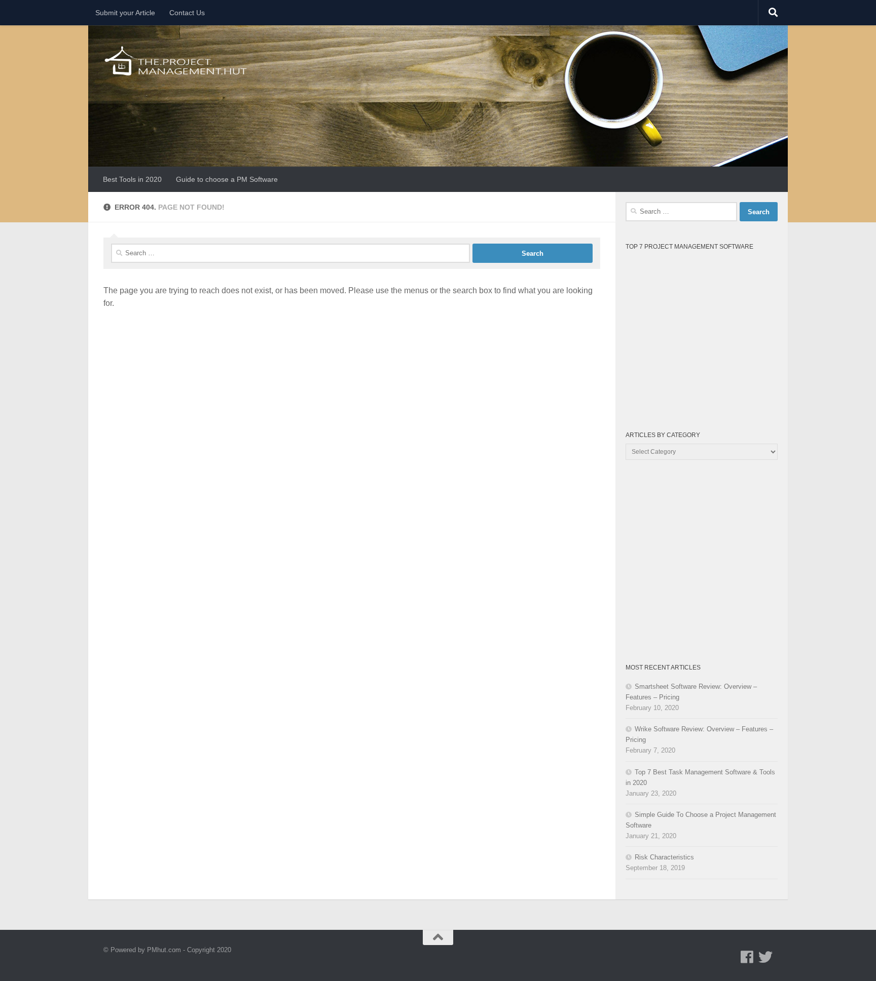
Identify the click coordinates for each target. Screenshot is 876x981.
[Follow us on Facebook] (747, 957)
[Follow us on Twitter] (765, 957)
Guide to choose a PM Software (227, 179)
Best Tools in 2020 (132, 179)
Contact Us (187, 13)
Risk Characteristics (664, 857)
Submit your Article (125, 13)
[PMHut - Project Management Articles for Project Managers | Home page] (176, 61)
